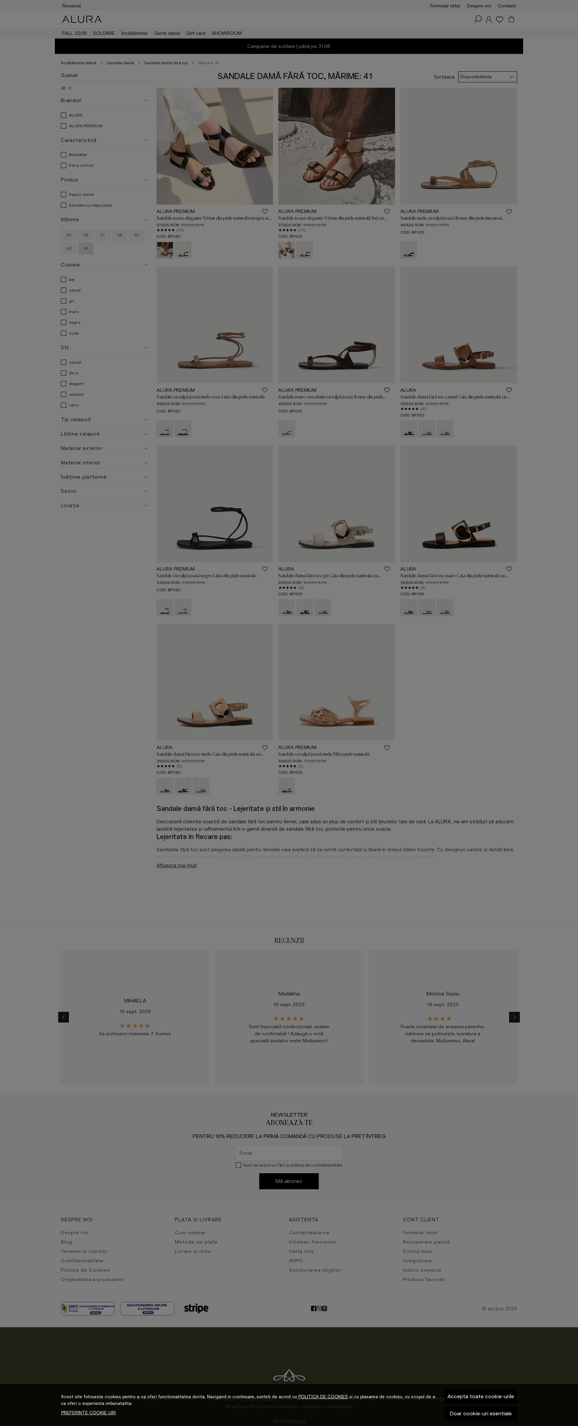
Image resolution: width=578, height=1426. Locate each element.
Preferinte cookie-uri (88, 1413)
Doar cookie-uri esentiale (481, 1413)
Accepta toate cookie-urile (481, 1396)
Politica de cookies (323, 1397)
